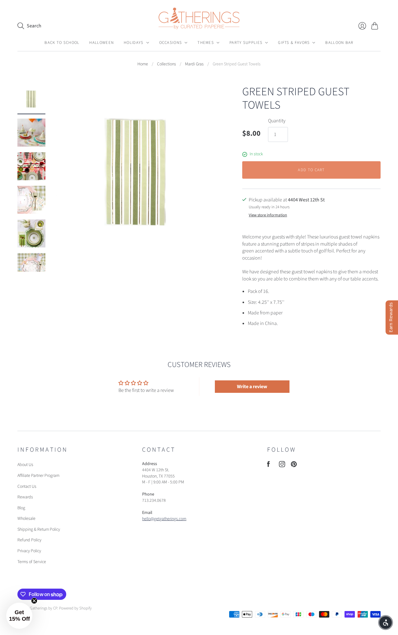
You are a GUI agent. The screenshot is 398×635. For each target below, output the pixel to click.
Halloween (101, 42)
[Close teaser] (34, 601)
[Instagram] (282, 465)
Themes (205, 42)
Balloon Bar (339, 42)
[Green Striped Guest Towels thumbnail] (31, 99)
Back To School (61, 42)
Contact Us (26, 486)
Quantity (276, 120)
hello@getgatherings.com (164, 519)
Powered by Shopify (75, 608)
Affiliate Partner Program (38, 476)
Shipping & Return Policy (38, 529)
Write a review (252, 386)
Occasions (170, 42)
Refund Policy (29, 540)
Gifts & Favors (294, 42)
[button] (19, 616)
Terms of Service (31, 562)
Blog (21, 508)
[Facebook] (268, 465)
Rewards (25, 497)
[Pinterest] (294, 465)
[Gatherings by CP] (199, 18)
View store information (268, 215)
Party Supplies (245, 42)
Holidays (133, 42)
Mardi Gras (194, 64)
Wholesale (26, 518)
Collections (166, 64)
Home (142, 64)
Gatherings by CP (43, 608)
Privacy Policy (29, 551)
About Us (25, 465)
